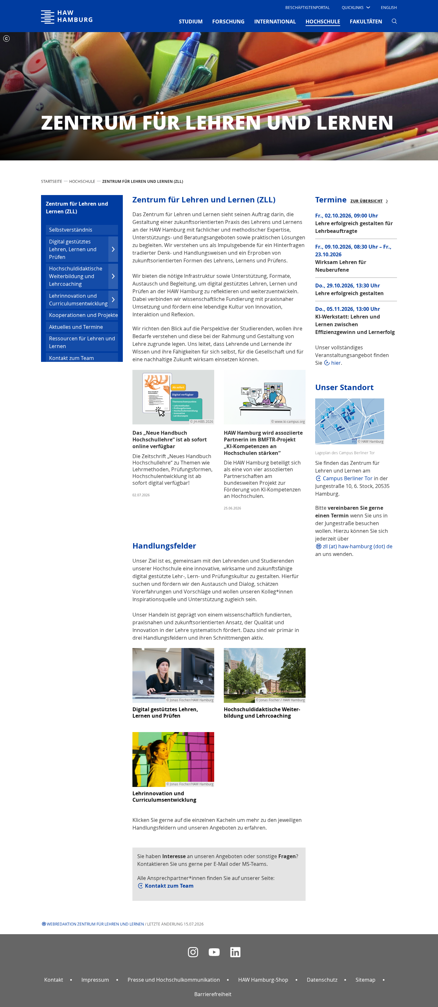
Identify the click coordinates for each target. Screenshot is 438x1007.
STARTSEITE (51, 181)
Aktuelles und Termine (76, 326)
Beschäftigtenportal (307, 7)
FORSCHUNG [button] (228, 21)
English (389, 7)
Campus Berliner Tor (348, 478)
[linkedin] (235, 952)
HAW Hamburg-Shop (263, 979)
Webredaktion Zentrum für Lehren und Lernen (95, 923)
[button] (355, 7)
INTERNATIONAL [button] (275, 21)
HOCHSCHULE (82, 181)
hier (336, 362)
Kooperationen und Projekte (83, 315)
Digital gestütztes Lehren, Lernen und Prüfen (73, 249)
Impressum (95, 979)
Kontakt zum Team (71, 358)
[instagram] (193, 952)
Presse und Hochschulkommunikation (174, 979)
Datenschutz (322, 979)
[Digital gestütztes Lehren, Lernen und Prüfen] (173, 675)
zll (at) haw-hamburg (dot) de (357, 546)
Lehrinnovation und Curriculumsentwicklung (78, 299)
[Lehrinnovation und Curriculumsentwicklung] (173, 759)
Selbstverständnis (70, 229)
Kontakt (53, 979)
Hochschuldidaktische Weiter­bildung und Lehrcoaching (75, 276)
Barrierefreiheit (213, 994)
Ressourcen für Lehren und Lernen (82, 342)
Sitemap (365, 979)
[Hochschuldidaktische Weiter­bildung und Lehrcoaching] (265, 675)
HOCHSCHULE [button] (323, 21)
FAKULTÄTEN (366, 21)
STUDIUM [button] (191, 21)
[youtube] (214, 952)
